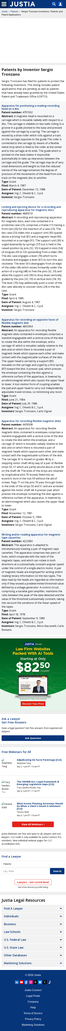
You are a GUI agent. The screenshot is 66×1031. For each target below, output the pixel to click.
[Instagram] (31, 982)
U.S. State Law (13, 947)
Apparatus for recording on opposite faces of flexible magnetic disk (30, 321)
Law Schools (12, 932)
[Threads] (35, 982)
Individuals (11, 916)
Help (33, 1007)
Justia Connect (33, 990)
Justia (5, 11)
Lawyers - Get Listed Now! (33, 882)
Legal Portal (33, 996)
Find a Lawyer (11, 856)
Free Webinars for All (16, 752)
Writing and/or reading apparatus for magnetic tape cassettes (31, 536)
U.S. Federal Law (15, 940)
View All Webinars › (33, 824)
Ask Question (33, 738)
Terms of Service (33, 1013)
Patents (14, 11)
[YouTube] (21, 982)
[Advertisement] (33, 40)
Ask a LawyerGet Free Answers (14, 720)
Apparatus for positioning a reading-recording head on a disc (30, 107)
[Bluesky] (40, 982)
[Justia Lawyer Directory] (49, 982)
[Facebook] (26, 982)
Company (33, 1001)
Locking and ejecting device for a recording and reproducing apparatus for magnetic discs (31, 208)
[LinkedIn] (17, 982)
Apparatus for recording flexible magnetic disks (31, 421)
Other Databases (15, 955)
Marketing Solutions (18, 963)
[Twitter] (45, 982)
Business (10, 924)
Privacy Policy (33, 1019)
